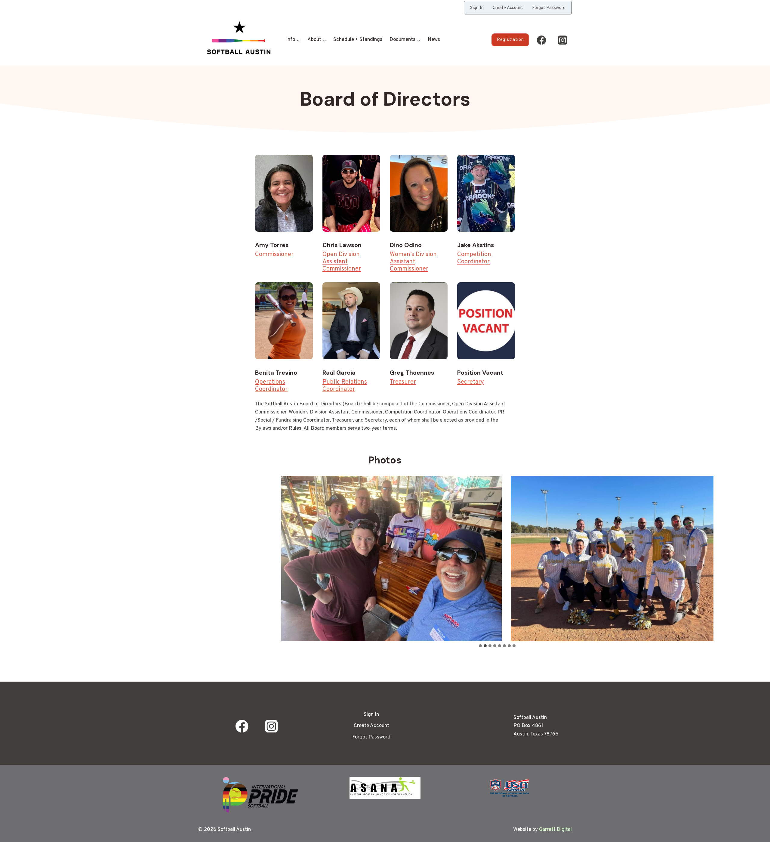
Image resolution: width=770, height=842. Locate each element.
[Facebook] (541, 40)
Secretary (470, 382)
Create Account (508, 8)
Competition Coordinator (474, 258)
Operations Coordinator (271, 385)
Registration (510, 40)
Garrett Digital (555, 829)
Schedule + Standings (357, 39)
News (434, 39)
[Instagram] (562, 40)
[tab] (480, 645)
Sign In (477, 8)
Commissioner (274, 254)
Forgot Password (548, 8)
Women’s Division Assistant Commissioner (413, 262)
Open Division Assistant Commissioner (341, 262)
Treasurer (403, 382)
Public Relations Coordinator (344, 385)
